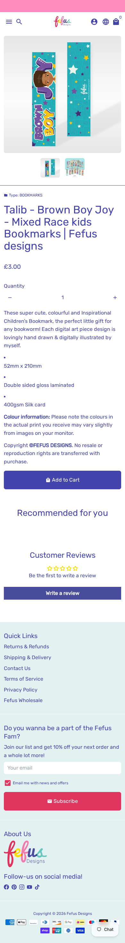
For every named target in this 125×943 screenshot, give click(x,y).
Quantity (14, 286)
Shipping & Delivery (27, 657)
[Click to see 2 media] (75, 168)
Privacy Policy (21, 690)
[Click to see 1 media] (50, 168)
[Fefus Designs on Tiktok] (37, 887)
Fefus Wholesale (23, 700)
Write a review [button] (62, 593)
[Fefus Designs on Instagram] (21, 887)
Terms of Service (23, 679)
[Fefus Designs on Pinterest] (14, 887)
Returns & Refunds (26, 646)
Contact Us (17, 668)
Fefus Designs (79, 913)
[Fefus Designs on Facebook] (6, 887)
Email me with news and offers (40, 783)
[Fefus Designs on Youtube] (29, 887)
